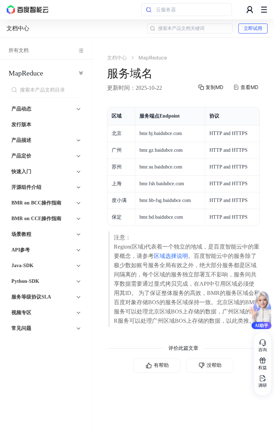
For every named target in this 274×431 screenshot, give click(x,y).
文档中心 (17, 28)
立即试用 (253, 28)
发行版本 (21, 124)
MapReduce (26, 73)
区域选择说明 (171, 256)
